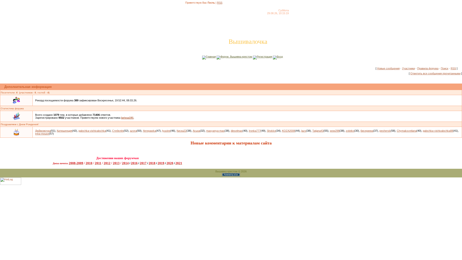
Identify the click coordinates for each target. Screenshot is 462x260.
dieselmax (237, 130)
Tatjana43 (318, 130)
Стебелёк (118, 130)
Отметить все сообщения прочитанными (435, 73)
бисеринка (366, 130)
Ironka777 (255, 130)
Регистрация (264, 56)
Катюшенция (64, 130)
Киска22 (181, 130)
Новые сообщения (388, 68)
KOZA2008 (288, 130)
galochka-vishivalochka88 (438, 130)
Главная (211, 56)
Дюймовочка (43, 130)
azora (133, 130)
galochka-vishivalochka (92, 130)
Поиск (444, 68)
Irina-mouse (42, 133)
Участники (408, 68)
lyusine (166, 130)
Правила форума (427, 68)
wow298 (335, 130)
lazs (303, 130)
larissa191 (127, 117)
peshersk (385, 130)
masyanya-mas (215, 130)
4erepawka (149, 130)
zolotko (350, 130)
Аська (196, 130)
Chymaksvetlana (407, 130)
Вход (280, 56)
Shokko (271, 130)
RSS (219, 2)
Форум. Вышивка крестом (236, 56)
